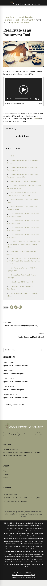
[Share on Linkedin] (20, 307)
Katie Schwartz (23, 136)
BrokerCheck (18, 572)
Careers (6, 477)
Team (5, 471)
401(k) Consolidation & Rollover (14, 455)
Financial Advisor (25, 17)
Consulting (8, 17)
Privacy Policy (29, 572)
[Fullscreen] (39, 99)
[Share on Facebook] (11, 307)
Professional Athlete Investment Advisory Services (21, 452)
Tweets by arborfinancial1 (13, 405)
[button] (23, 89)
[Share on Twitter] (16, 307)
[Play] (8, 99)
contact (36, 119)
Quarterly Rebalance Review (15, 365)
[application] (23, 89)
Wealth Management (10, 449)
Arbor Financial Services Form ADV (23, 577)
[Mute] (36, 99)
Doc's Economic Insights (13, 373)
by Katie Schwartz (20, 23)
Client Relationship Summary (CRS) (23, 575)
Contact (6, 474)
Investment (27, 20)
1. (14, 103)
